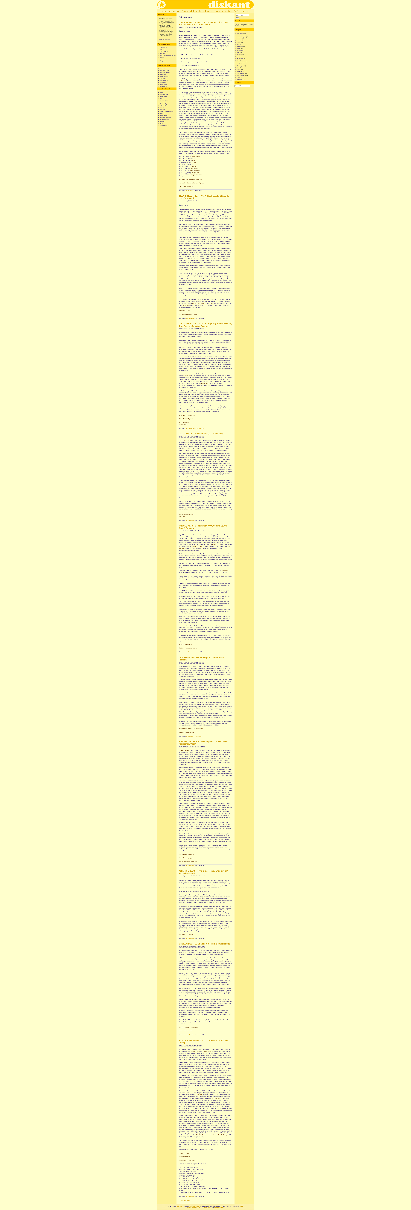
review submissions (223, 11)
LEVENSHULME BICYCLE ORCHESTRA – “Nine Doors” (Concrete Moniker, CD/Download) (204, 23)
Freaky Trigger (163, 96)
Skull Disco (183, 81)
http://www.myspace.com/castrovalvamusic (191, 728)
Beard (161, 92)
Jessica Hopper (164, 100)
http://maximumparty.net (185, 644)
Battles (162, 57)
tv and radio (240, 79)
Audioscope (163, 74)
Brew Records (183, 424)
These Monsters (186, 419)
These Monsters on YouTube (187, 415)
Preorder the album (184, 1157)
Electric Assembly (184, 750)
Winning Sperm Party (165, 125)
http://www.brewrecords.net (186, 732)
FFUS (193, 164)
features (185, 11)
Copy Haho (163, 61)
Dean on (186, 514)
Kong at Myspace (184, 1153)
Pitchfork (162, 107)
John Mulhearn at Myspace (186, 934)
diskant (238, 44)
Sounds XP (162, 113)
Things (161, 123)
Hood (182, 516)
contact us (244, 11)
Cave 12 (194, 160)
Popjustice (162, 109)
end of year (240, 46)
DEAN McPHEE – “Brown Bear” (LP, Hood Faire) (201, 434)
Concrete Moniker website (186, 186)
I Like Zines (163, 78)
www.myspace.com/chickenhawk (188, 1027)
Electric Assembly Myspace (186, 858)
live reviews (240, 58)
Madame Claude (195, 170)
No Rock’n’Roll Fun (165, 105)
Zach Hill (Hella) (164, 51)
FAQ (236, 11)
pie (237, 67)
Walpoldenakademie (196, 174)
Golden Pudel (196, 172)
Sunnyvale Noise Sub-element (168, 55)
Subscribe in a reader (164, 39)
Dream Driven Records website (188, 861)
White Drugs (191, 1160)
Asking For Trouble (165, 72)
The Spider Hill (163, 86)
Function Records (184, 422)
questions (239, 71)
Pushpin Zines (163, 84)
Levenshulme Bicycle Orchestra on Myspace (191, 183)
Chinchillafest (225, 570)
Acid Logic (162, 68)
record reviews (190, 318)
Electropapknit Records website (188, 314)
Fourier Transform (164, 76)
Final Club (194, 166)
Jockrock (162, 102)
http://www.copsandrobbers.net (188, 648)
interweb (239, 54)
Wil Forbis (162, 53)
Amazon (203, 303)
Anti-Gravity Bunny (164, 70)
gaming (238, 52)
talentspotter (174, 11)
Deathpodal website (184, 310)
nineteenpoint (163, 82)
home (164, 11)
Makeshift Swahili (217, 1098)
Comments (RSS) (219, 1208)
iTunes (211, 303)
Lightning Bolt (163, 47)
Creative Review (164, 94)
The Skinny (162, 121)
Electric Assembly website (186, 854)
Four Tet (162, 49)
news (238, 60)
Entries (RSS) (207, 1208)
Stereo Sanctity (164, 115)
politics (238, 69)
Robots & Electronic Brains (166, 111)
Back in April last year (185, 440)
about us (208, 11)
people (238, 64)
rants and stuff (240, 73)
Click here (237, 24)
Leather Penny (207, 1051)
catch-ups (239, 39)
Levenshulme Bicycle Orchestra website (190, 179)
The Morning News (164, 119)
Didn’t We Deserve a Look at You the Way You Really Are (212, 1135)
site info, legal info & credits (195, 1208)
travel (238, 77)
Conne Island (195, 168)
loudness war (187, 376)
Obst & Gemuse (195, 156)
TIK (194, 158)
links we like (196, 11)
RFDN (241, 1206)
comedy (239, 42)
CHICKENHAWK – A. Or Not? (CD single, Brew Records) (204, 944)
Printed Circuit (216, 544)
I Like (161, 98)
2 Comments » (199, 428)
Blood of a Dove (195, 1051)
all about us (189, 190)
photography (240, 66)
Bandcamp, (185, 305)
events (238, 48)
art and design (240, 35)
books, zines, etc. (241, 37)
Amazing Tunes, (196, 303)
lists (238, 56)
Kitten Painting (163, 104)
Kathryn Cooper (198, 546)
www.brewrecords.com (185, 1031)
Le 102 (194, 162)
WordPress (179, 1206)
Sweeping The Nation (165, 117)
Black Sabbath (198, 1095)
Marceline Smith (194, 1206)
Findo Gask (163, 59)
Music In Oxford (164, 80)
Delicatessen (197, 176)
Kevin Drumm (205, 383)
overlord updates (241, 62)
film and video (240, 50)
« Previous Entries (184, 1200)
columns (239, 40)
